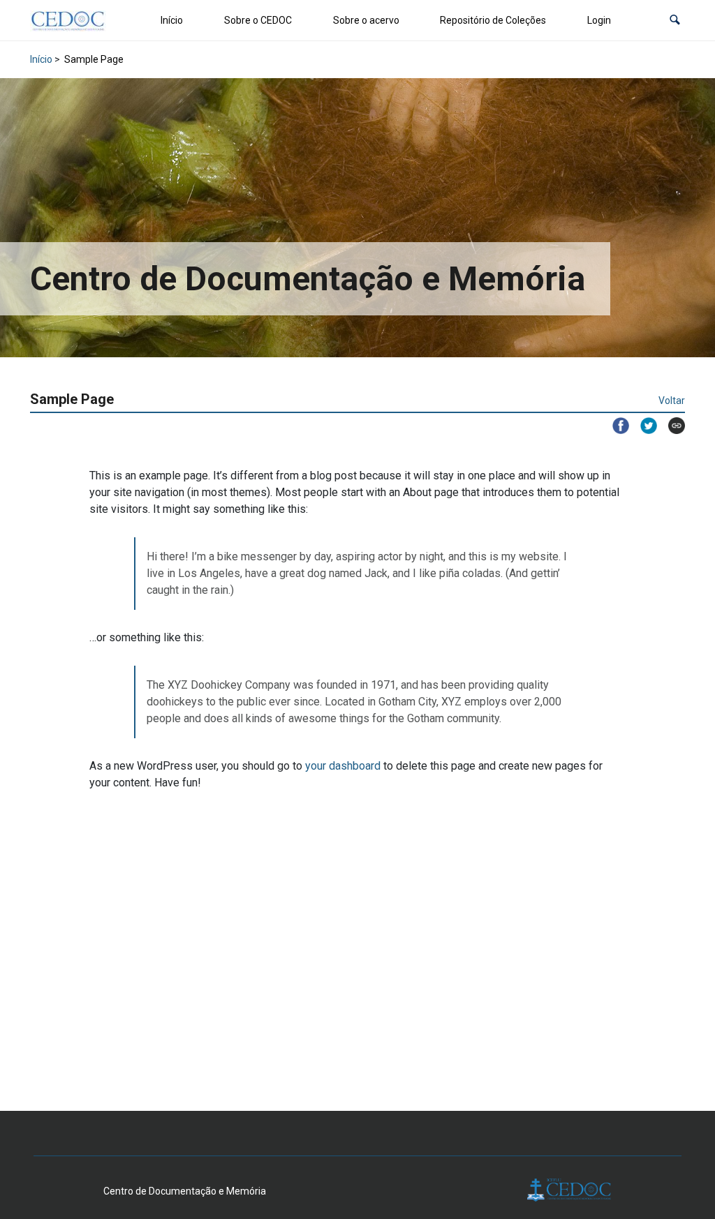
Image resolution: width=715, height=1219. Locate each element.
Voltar (671, 400)
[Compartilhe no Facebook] (615, 425)
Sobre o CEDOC (258, 20)
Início (172, 20)
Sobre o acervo (366, 20)
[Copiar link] (671, 425)
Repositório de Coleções (493, 20)
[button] (675, 20)
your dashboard (343, 765)
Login (599, 20)
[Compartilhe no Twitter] (643, 425)
